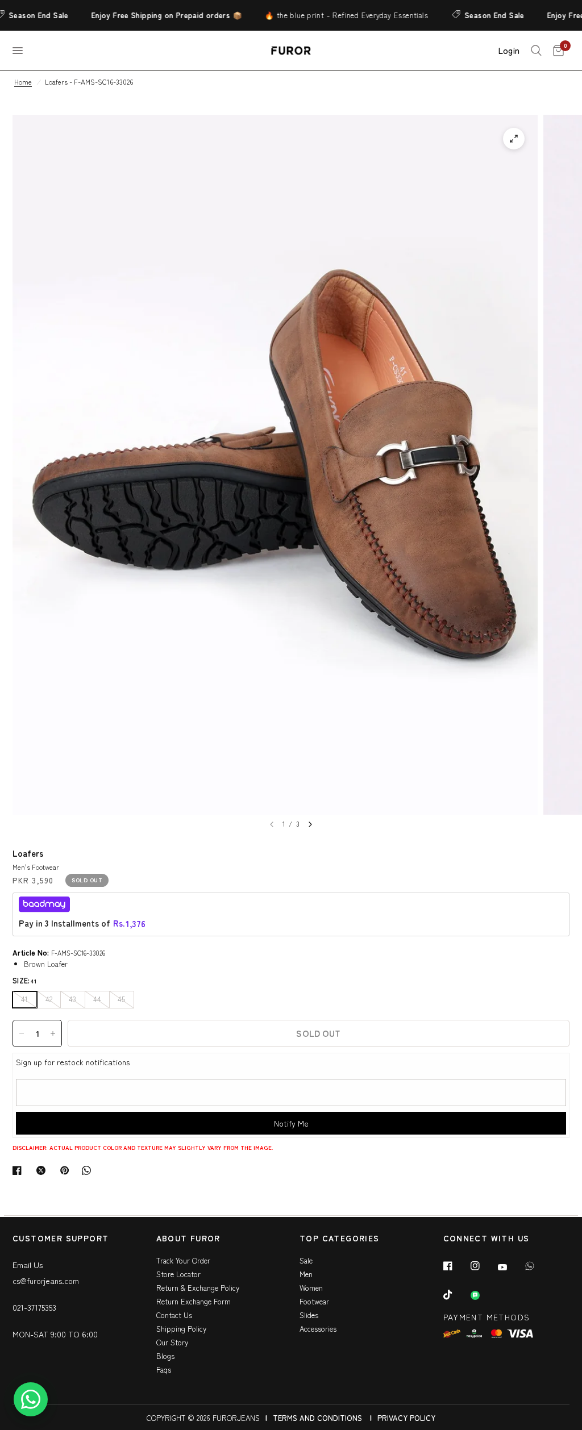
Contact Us (174, 1315)
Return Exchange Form (193, 1301)
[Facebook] (455, 1265)
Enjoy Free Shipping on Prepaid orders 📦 (152, 15)
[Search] (536, 50)
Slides (309, 1315)
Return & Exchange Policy (197, 1287)
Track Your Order (183, 1260)
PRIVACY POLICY (406, 1417)
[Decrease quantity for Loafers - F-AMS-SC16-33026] (21, 1033)
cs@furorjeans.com (46, 1280)
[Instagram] (483, 1265)
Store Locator (178, 1274)
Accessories (318, 1328)
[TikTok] (455, 1294)
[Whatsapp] (537, 1265)
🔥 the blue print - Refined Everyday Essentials (331, 15)
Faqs (163, 1369)
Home (23, 81)
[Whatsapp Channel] (483, 1295)
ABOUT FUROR (188, 1239)
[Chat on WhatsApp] (31, 1399)
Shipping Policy (181, 1328)
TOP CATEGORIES (340, 1239)
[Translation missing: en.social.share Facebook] (19, 1170)
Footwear (314, 1301)
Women (311, 1287)
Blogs (165, 1355)
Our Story (172, 1342)
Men (306, 1274)
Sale (306, 1260)
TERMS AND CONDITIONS (317, 1417)
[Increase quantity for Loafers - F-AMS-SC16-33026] (52, 1033)
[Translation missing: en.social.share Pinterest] (67, 1170)
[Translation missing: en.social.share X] (43, 1170)
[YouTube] (510, 1266)
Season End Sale (480, 15)
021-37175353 (34, 1307)
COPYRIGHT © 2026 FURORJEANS (203, 1417)
